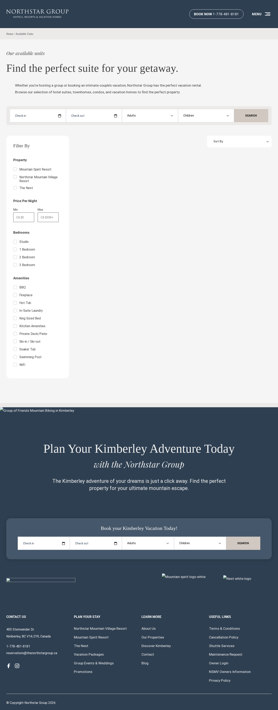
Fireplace (26, 295)
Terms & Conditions (224, 628)
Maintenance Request (225, 654)
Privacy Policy (219, 680)
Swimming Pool (30, 357)
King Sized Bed (30, 318)
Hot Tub (25, 303)
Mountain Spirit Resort (35, 169)
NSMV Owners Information (230, 672)
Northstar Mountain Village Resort (38, 179)
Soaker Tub (27, 349)
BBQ (22, 287)
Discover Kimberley (156, 646)
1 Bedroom (27, 249)
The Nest (26, 188)
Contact (147, 654)
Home (9, 33)
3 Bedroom (27, 265)
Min (15, 209)
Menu (257, 14)
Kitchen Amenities (32, 326)
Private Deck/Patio (33, 334)
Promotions (83, 672)
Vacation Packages (89, 654)
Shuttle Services (221, 646)
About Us (148, 628)
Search (251, 115)
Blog (145, 663)
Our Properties (152, 637)
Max (40, 209)
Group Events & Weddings (94, 663)
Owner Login (218, 663)
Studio (24, 242)
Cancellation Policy (223, 637)
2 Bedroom (27, 257)
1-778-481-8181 (216, 14)
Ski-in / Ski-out (29, 341)
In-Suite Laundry (31, 311)
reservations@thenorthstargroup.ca (31, 653)
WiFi (22, 365)
